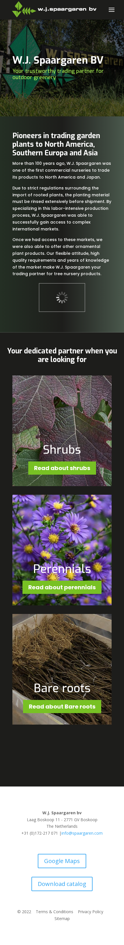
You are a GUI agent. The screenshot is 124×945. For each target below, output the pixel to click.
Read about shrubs (62, 468)
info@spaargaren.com (82, 833)
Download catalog (62, 884)
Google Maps (62, 861)
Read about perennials (62, 587)
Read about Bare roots (62, 707)
